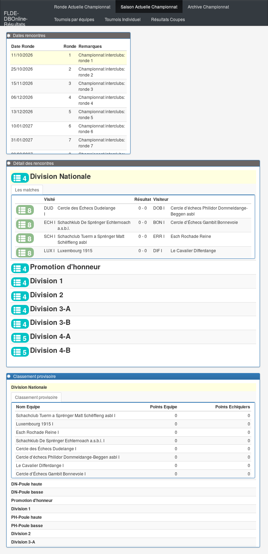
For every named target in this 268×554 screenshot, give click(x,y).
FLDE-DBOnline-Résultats (16, 14)
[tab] (27, 190)
